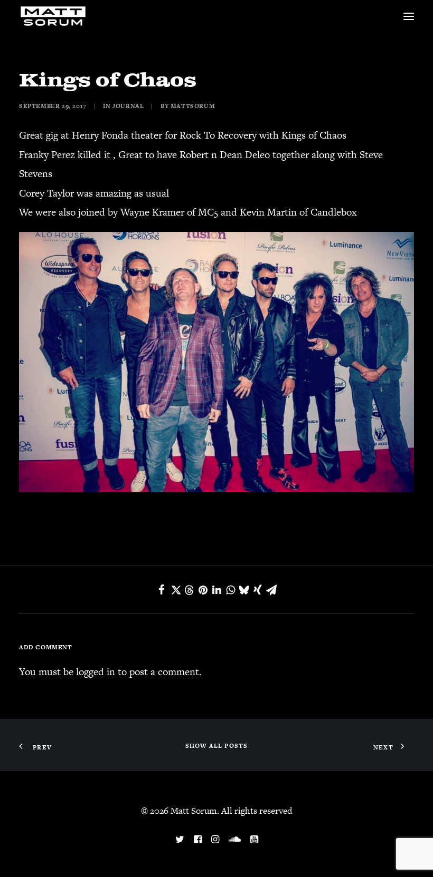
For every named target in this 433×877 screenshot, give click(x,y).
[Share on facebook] (161, 589)
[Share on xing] (257, 589)
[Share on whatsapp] (230, 589)
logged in (95, 672)
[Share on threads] (189, 590)
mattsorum (193, 106)
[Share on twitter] (175, 589)
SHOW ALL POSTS (216, 746)
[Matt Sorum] (55, 16)
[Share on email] (271, 589)
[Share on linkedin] (216, 589)
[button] (408, 16)
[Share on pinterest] (202, 589)
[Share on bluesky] (244, 589)
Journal (128, 106)
